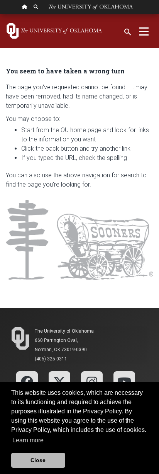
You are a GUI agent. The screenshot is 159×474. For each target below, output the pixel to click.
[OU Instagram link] (91, 382)
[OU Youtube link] (124, 382)
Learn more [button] (28, 440)
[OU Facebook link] (27, 382)
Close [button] (38, 460)
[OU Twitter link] (59, 382)
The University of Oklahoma (64, 331)
